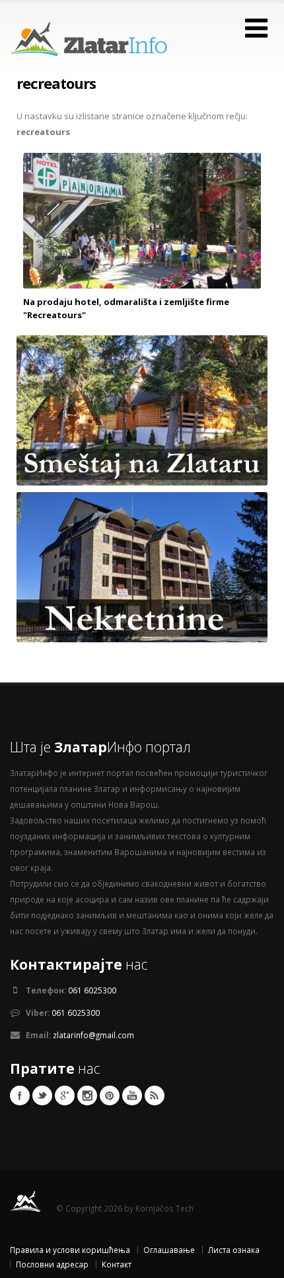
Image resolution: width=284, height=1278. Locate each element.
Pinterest (110, 1095)
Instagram (87, 1095)
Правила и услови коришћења (70, 1249)
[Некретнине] (142, 566)
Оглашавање (169, 1249)
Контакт (116, 1264)
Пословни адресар (52, 1264)
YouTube (132, 1095)
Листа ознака (234, 1249)
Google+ (65, 1095)
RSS (154, 1095)
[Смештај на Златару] (142, 409)
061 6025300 (92, 990)
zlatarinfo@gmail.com (93, 1035)
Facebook (20, 1095)
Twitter (42, 1095)
